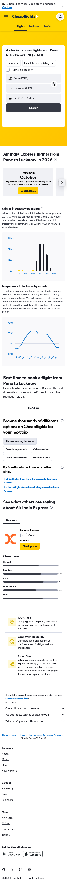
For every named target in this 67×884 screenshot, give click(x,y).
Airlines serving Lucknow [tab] (20, 441)
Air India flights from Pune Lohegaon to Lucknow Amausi (31, 489)
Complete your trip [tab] (16, 449)
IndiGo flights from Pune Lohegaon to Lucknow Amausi (30, 480)
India (22, 735)
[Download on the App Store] (33, 854)
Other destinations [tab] (16, 457)
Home (5, 735)
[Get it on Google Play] (11, 854)
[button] (63, 6)
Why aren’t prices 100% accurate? (25, 721)
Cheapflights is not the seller (22, 708)
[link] (28, 190)
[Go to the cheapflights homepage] (25, 16)
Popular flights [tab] (41, 457)
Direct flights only (23, 69)
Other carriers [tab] (41, 449)
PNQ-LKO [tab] (33, 408)
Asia (14, 735)
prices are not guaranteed (16, 698)
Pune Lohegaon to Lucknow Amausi (45, 735)
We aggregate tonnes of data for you (27, 714)
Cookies (7, 7)
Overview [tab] (12, 519)
